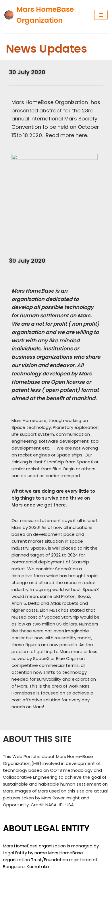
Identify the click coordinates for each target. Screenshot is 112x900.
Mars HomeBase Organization (42, 887)
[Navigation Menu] (101, 15)
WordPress (56, 894)
